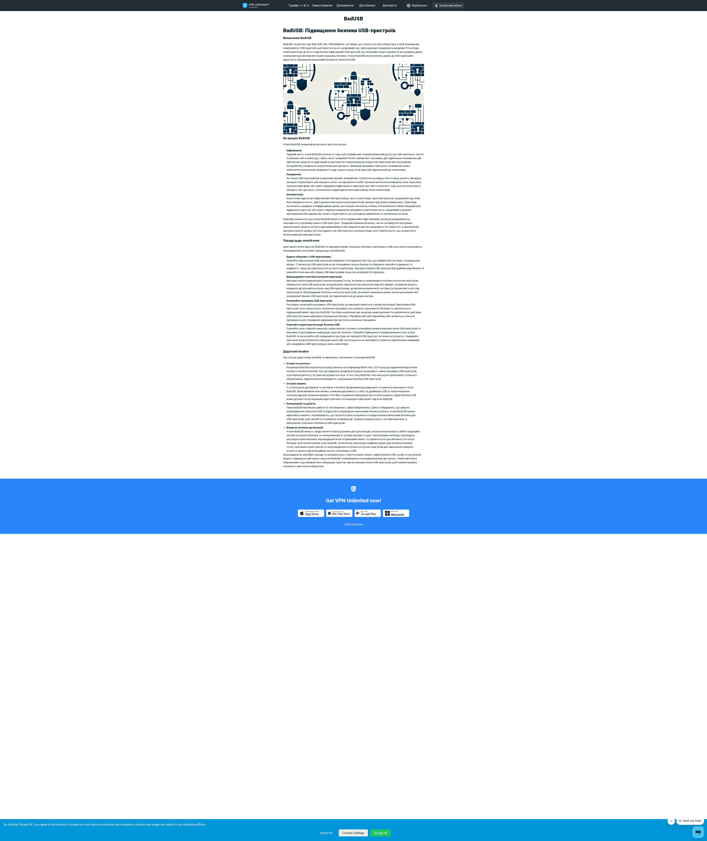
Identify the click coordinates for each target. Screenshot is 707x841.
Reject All (326, 833)
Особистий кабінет (450, 5)
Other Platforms (353, 524)
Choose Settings (353, 833)
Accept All (380, 833)
